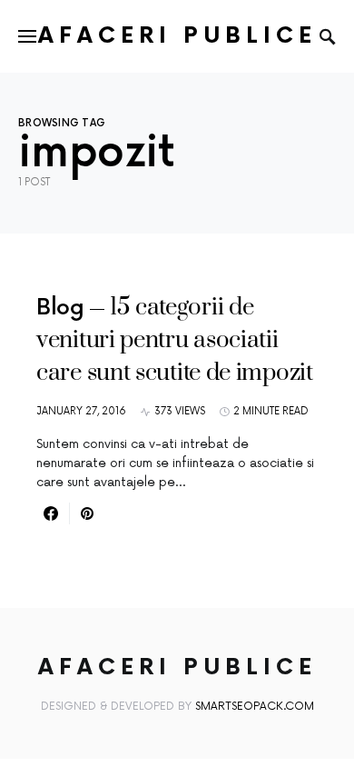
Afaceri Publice (177, 36)
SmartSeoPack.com (254, 706)
